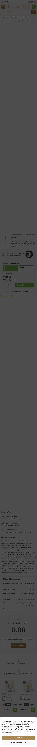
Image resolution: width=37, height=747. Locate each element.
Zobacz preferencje (18, 742)
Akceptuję (18, 738)
